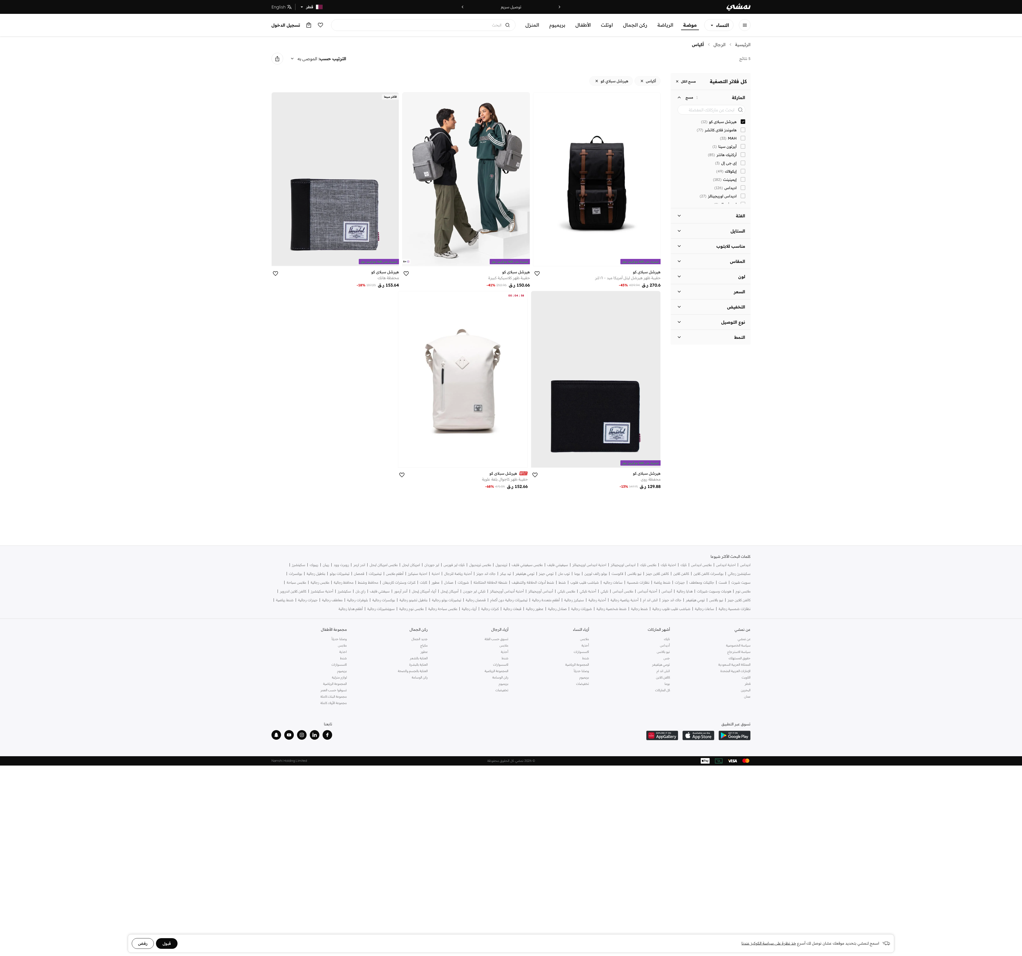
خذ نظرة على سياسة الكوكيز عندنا (768, 943)
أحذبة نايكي (588, 591)
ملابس (584, 639)
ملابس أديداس (623, 591)
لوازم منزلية (339, 677)
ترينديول (501, 565)
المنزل (532, 25)
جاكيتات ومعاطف (701, 582)
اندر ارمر (359, 565)
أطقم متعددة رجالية (546, 600)
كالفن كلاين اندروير (293, 591)
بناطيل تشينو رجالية (413, 600)
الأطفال (583, 25)
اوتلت (607, 25)
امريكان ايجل (411, 565)
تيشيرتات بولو (339, 573)
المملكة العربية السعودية (734, 664)
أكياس (698, 44)
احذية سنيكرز (417, 573)
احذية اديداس (726, 565)
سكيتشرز (298, 565)
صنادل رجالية (557, 609)
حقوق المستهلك (740, 658)
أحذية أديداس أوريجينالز (507, 591)
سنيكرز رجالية (574, 600)
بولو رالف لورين (595, 573)
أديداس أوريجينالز (540, 591)
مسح (689, 97)
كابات (423, 582)
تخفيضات (582, 684)
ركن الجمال (635, 25)
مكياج (423, 645)
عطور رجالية (534, 609)
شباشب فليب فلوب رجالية (671, 609)
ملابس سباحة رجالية (442, 609)
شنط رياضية (285, 600)
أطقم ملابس (394, 573)
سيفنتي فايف (380, 591)
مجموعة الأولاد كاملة (333, 703)
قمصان (359, 573)
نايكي (604, 591)
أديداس (667, 591)
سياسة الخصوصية (738, 645)
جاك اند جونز (486, 573)
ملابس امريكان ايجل (384, 565)
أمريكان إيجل (450, 591)
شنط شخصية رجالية (611, 609)
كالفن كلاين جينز (657, 573)
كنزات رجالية (490, 609)
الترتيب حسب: (332, 58)
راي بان (360, 591)
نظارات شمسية (638, 582)
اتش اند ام (650, 600)
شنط (562, 582)
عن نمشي (744, 639)
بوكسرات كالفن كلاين (708, 573)
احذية (436, 573)
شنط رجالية (639, 609)
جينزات (680, 582)
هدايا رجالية (685, 591)
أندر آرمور (400, 591)
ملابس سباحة (296, 582)
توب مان (564, 573)
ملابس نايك (648, 565)
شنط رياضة (662, 582)
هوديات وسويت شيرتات (714, 591)
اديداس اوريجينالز (623, 565)
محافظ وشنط (368, 582)
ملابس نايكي (566, 591)
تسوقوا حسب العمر (333, 690)
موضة (690, 25)
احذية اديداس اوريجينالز (589, 565)
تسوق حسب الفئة (496, 639)
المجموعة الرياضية (577, 664)
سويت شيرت (741, 582)
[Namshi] (739, 7)
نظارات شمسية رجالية (735, 609)
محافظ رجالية (343, 582)
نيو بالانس (634, 573)
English (278, 7)
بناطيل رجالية (316, 573)
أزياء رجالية (469, 609)
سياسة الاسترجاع (739, 652)
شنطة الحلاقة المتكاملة (490, 582)
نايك (684, 565)
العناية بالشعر (418, 658)
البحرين (746, 690)
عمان (747, 696)
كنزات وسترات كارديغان (399, 582)
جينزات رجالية (308, 600)
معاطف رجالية (332, 600)
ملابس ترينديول (480, 565)
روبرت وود (341, 565)
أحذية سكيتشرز (322, 591)
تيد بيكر (505, 573)
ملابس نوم (743, 591)
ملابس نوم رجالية (411, 609)
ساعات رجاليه (613, 582)
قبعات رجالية (512, 609)
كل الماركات (662, 690)
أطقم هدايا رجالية (351, 609)
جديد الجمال (419, 639)
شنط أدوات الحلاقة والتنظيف (533, 582)
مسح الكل (688, 81)
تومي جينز (546, 573)
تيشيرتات (375, 573)
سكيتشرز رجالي (739, 573)
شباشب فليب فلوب (584, 582)
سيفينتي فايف (557, 565)
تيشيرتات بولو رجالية (446, 600)
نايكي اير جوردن (474, 591)
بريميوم (557, 25)
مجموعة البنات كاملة (333, 696)
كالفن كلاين (681, 573)
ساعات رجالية (704, 609)
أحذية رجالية (597, 600)
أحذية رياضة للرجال (458, 573)
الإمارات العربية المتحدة (735, 671)
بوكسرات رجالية (383, 600)
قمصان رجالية (476, 600)
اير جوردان (432, 565)
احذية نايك (668, 565)
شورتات (463, 582)
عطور (436, 582)
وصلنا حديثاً (581, 671)
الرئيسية (743, 44)
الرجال (720, 44)
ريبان (326, 565)
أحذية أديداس (647, 591)
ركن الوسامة (500, 677)
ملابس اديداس (701, 565)
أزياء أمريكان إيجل (424, 591)
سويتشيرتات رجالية (381, 609)
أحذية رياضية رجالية (624, 600)
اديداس (745, 565)
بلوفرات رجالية (357, 600)
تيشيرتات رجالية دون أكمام (509, 600)
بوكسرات (295, 573)
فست (723, 582)
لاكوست (617, 573)
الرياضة (665, 25)
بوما (577, 573)
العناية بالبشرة (418, 664)
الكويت (746, 677)
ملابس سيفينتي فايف (527, 565)
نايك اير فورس (454, 565)
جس (667, 658)
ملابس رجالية (320, 582)
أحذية (585, 645)
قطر (748, 684)
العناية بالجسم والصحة (412, 671)
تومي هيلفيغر (525, 573)
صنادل (448, 582)
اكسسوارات (581, 652)
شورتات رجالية (581, 609)
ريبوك (314, 565)
